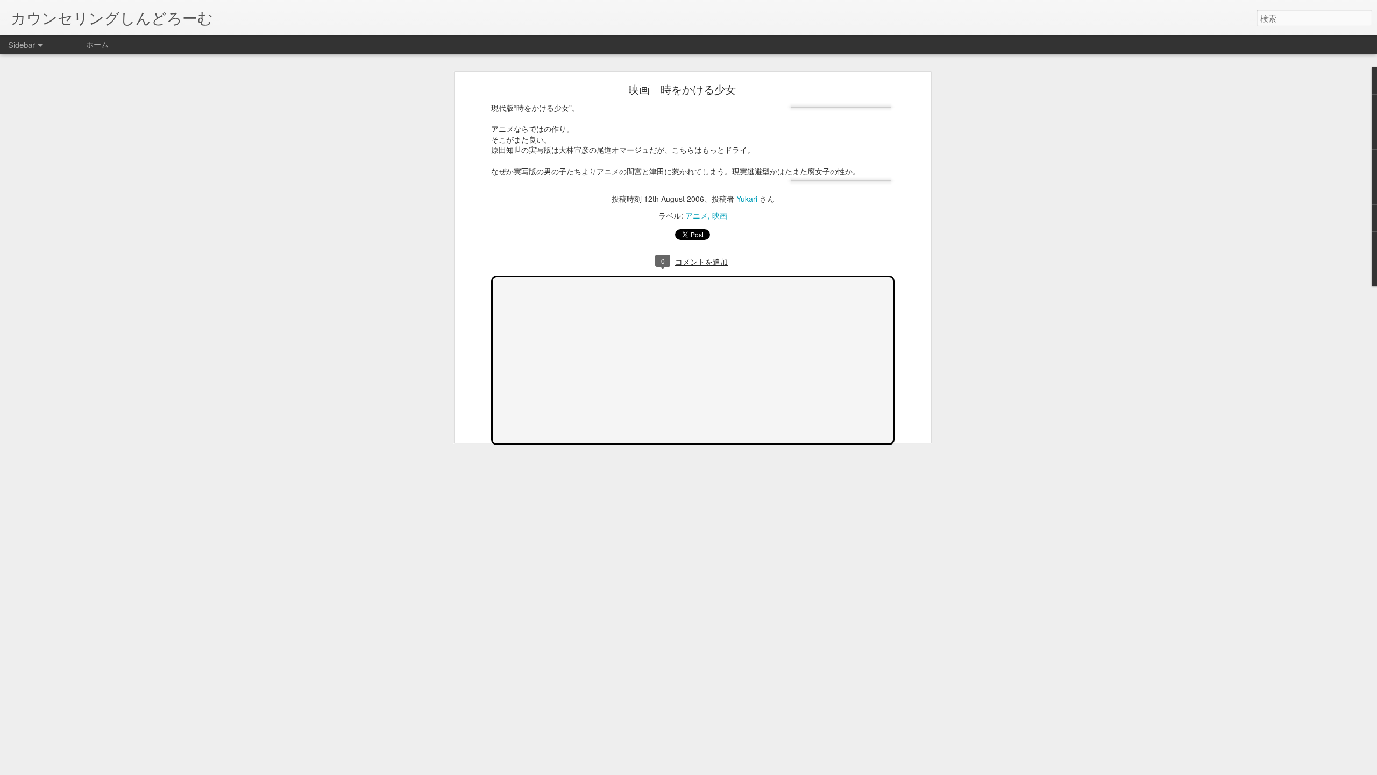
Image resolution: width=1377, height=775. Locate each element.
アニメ (696, 215)
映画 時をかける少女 (682, 89)
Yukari (746, 198)
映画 (719, 215)
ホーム (97, 44)
